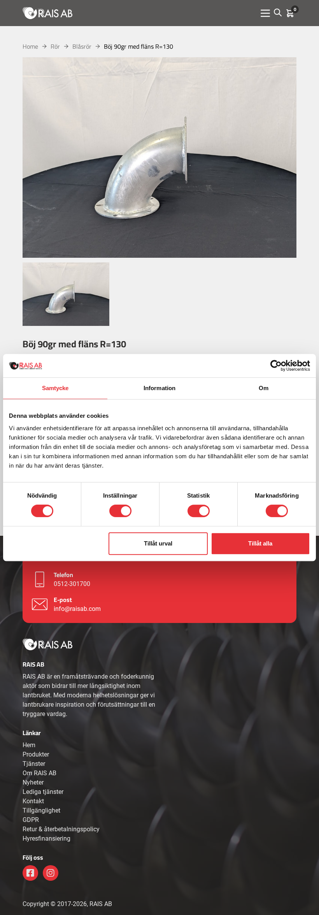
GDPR (31, 820)
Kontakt (33, 801)
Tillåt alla (260, 543)
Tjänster (34, 763)
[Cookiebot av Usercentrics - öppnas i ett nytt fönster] (276, 365)
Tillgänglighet (41, 810)
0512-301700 (72, 584)
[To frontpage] (47, 13)
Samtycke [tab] (55, 388)
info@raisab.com (77, 608)
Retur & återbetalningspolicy (61, 829)
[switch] (120, 511)
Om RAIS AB (39, 773)
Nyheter (33, 782)
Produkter (36, 754)
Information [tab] (159, 388)
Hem (29, 745)
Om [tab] (263, 388)
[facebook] (30, 873)
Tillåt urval (158, 543)
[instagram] (50, 873)
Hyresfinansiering (46, 838)
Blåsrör (81, 46)
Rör (55, 46)
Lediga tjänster (43, 791)
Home (30, 46)
